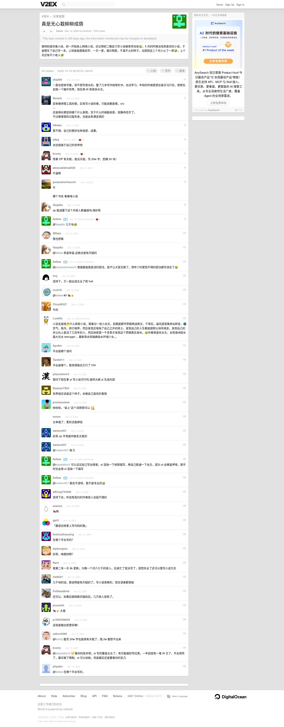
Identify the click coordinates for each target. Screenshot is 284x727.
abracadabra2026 (64, 168)
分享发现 (59, 16)
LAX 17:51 (97, 717)
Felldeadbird (61, 591)
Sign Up (229, 4)
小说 (153, 71)
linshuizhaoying (63, 534)
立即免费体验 (218, 103)
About (42, 696)
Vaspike (58, 205)
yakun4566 (60, 634)
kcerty (57, 153)
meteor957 (59, 431)
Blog (84, 696)
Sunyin (57, 98)
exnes (57, 416)
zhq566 (57, 79)
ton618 (57, 290)
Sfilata (57, 233)
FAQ (105, 696)
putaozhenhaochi (64, 182)
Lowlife (57, 318)
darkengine (60, 548)
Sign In (240, 4)
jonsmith (58, 605)
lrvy (55, 276)
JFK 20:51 (110, 717)
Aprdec (57, 345)
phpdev (58, 666)
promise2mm (61, 402)
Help (54, 696)
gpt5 (56, 520)
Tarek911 (59, 360)
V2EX (45, 16)
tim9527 (58, 577)
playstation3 (61, 374)
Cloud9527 (60, 304)
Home (219, 4)
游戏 (181, 71)
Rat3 (56, 563)
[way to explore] (49, 4)
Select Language (179, 696)
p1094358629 (61, 619)
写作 (167, 71)
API (94, 696)
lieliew (59, 31)
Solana (117, 696)
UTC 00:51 (71, 717)
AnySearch (214, 110)
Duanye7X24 (61, 388)
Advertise (69, 696)
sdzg (56, 139)
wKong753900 (62, 492)
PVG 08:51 (84, 717)
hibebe (57, 125)
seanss (57, 506)
